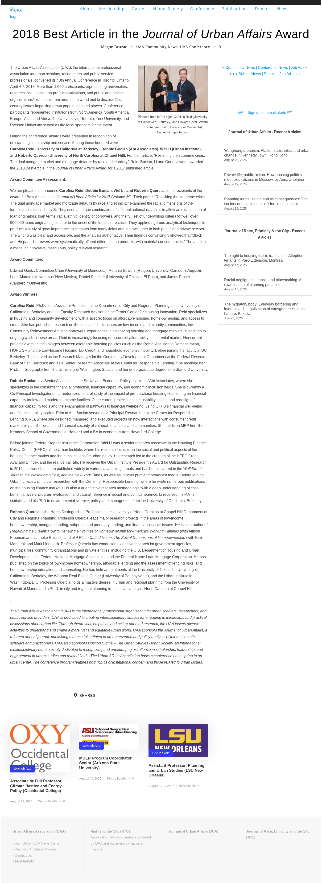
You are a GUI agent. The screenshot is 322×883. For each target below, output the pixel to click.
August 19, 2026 (21, 801)
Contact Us (23, 855)
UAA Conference (195, 46)
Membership (112, 9)
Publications (235, 9)
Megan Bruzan (114, 46)
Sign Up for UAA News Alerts (37, 843)
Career (139, 9)
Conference (202, 9)
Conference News (273, 68)
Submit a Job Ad (277, 74)
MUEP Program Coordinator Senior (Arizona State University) (105, 763)
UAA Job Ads (22, 768)
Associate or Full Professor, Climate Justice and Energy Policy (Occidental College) (36, 786)
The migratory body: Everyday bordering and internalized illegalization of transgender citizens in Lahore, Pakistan (266, 309)
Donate (262, 9)
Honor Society (168, 9)
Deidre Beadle (47, 801)
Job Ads (297, 68)
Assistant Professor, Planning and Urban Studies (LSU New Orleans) (176, 770)
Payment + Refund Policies (36, 849)
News (283, 9)
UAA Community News (157, 46)
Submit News (250, 74)
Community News (240, 68)
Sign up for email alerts (267, 113)
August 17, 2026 (159, 786)
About (86, 9)
